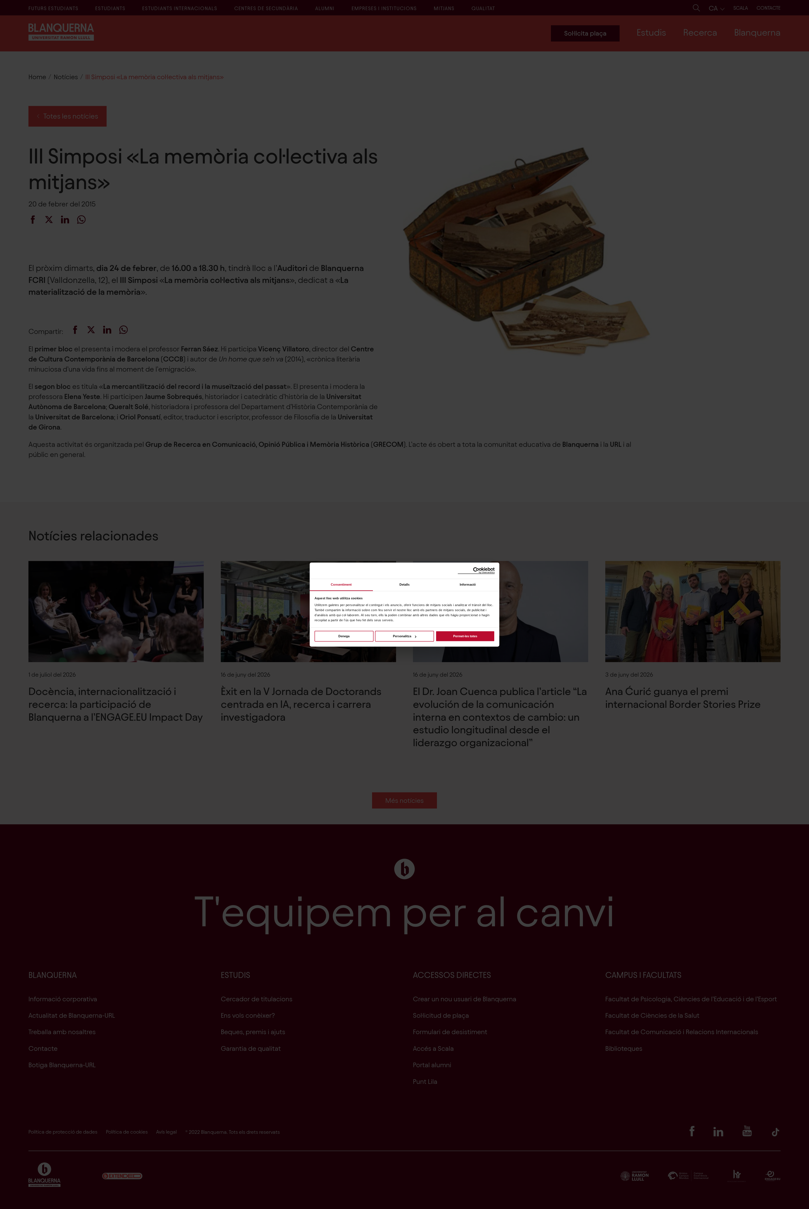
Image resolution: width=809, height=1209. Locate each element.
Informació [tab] (468, 584)
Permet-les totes (465, 636)
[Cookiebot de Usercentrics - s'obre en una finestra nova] (476, 570)
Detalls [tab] (404, 584)
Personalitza (402, 636)
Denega (344, 636)
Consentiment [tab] (341, 584)
